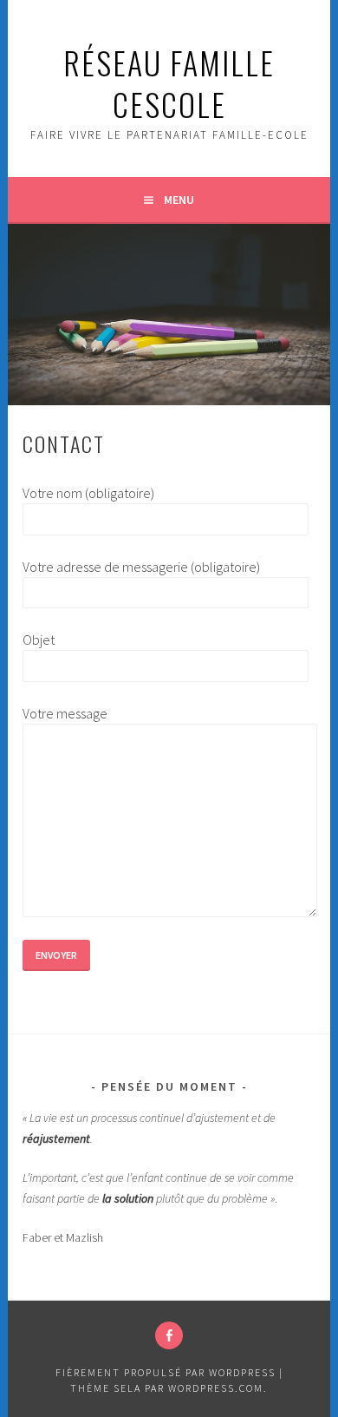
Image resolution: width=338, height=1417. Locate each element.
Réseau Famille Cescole (169, 83)
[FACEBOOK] (169, 1335)
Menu (179, 199)
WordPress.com (215, 1387)
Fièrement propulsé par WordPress (165, 1372)
